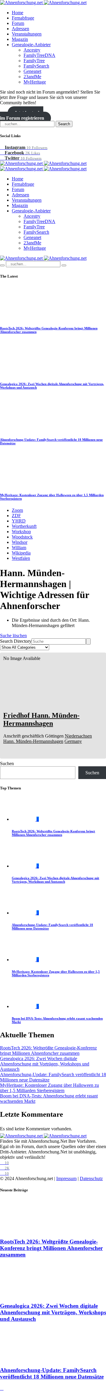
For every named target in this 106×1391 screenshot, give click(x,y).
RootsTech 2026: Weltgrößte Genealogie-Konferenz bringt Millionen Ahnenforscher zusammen (53, 832)
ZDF (16, 515)
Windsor (19, 542)
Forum (18, 23)
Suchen (7, 763)
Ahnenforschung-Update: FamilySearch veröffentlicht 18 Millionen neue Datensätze (52, 1373)
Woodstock (22, 536)
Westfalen (21, 558)
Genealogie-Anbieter (31, 44)
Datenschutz (91, 1178)
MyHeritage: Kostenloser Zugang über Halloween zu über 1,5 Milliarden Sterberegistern (49, 1088)
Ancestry (32, 49)
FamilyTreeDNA (39, 55)
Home (17, 12)
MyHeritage (35, 81)
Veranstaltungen (27, 33)
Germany (73, 741)
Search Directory (16, 641)
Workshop (21, 531)
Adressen (20, 28)
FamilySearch (36, 65)
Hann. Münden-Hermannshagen (33, 741)
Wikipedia (21, 552)
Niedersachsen (78, 735)
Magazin (20, 39)
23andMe (32, 76)
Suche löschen (13, 635)
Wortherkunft (24, 526)
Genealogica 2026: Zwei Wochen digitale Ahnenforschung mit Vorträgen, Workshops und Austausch (55, 879)
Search (64, 124)
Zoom (17, 510)
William (19, 547)
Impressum (66, 1178)
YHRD (19, 520)
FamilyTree (34, 60)
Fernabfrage (23, 17)
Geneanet (32, 71)
